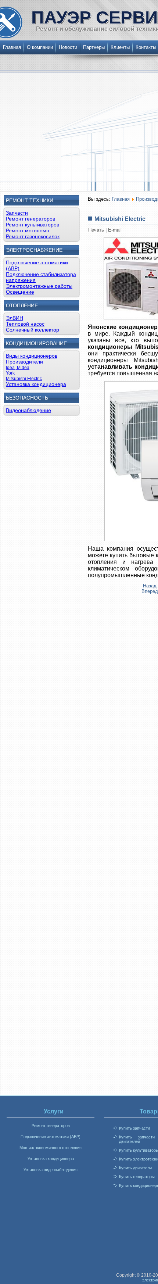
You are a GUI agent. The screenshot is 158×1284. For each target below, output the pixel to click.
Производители (24, 362)
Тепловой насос (25, 324)
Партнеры (94, 47)
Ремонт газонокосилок (33, 236)
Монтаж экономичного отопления (50, 1147)
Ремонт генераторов (30, 219)
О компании (40, 47)
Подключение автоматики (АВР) (50, 1136)
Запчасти (17, 213)
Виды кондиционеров (31, 356)
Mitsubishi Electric (24, 378)
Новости (68, 47)
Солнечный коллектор (32, 330)
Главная (12, 47)
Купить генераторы (137, 1176)
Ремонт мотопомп (27, 230)
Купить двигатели (135, 1168)
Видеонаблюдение (28, 410)
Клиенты (120, 47)
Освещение (20, 292)
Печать (96, 230)
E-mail (115, 230)
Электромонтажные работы (39, 286)
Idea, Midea (17, 367)
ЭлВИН (14, 318)
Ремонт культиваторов (32, 225)
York (10, 373)
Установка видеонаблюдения (51, 1169)
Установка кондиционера (36, 384)
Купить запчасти (134, 1128)
